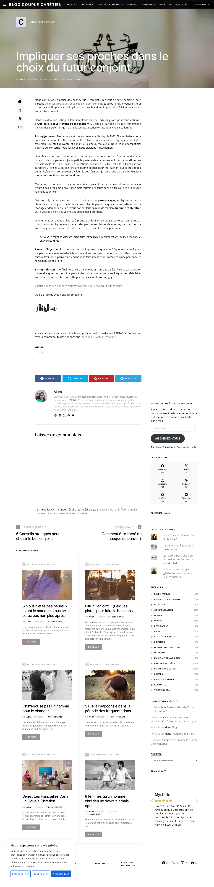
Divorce (159, 621)
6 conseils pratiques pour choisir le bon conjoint (74, 103)
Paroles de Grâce (164, 663)
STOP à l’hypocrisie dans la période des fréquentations (108, 708)
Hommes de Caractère (167, 647)
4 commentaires (55, 807)
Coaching (160, 604)
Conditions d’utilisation (128, 864)
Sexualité (160, 685)
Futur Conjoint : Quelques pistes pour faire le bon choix (109, 608)
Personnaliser (20, 873)
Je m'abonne (199, 4)
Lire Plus (31, 642)
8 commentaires (117, 617)
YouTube (110, 337)
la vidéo (47, 120)
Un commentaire (118, 717)
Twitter (98, 337)
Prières (158, 674)
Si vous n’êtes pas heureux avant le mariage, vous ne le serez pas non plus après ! (46, 611)
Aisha (22, 79)
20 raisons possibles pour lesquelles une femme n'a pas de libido (178, 559)
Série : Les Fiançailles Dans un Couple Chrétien (45, 798)
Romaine (156, 740)
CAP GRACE (74, 399)
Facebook (86, 337)
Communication (163, 610)
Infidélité (160, 653)
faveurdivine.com (124, 396)
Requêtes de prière (183, 733)
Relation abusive (164, 679)
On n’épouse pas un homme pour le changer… (45, 708)
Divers (158, 615)
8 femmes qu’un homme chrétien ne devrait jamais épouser (107, 801)
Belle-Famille (162, 594)
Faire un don (101, 863)
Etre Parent (161, 626)
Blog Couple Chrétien (35, 4)
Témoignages (162, 690)
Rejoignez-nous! (161, 513)
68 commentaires (94, 814)
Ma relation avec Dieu (167, 658)
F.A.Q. (157, 631)
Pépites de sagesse (165, 669)
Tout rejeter (41, 873)
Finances (159, 642)
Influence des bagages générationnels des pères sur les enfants (178, 573)
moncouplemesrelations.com (93, 396)
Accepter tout (61, 873)
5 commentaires (55, 621)
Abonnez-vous (167, 438)
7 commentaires (55, 717)
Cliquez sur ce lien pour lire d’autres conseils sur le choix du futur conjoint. (79, 286)
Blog (174, 727)
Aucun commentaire (50, 79)
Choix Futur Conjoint (167, 599)
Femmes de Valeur (164, 637)
